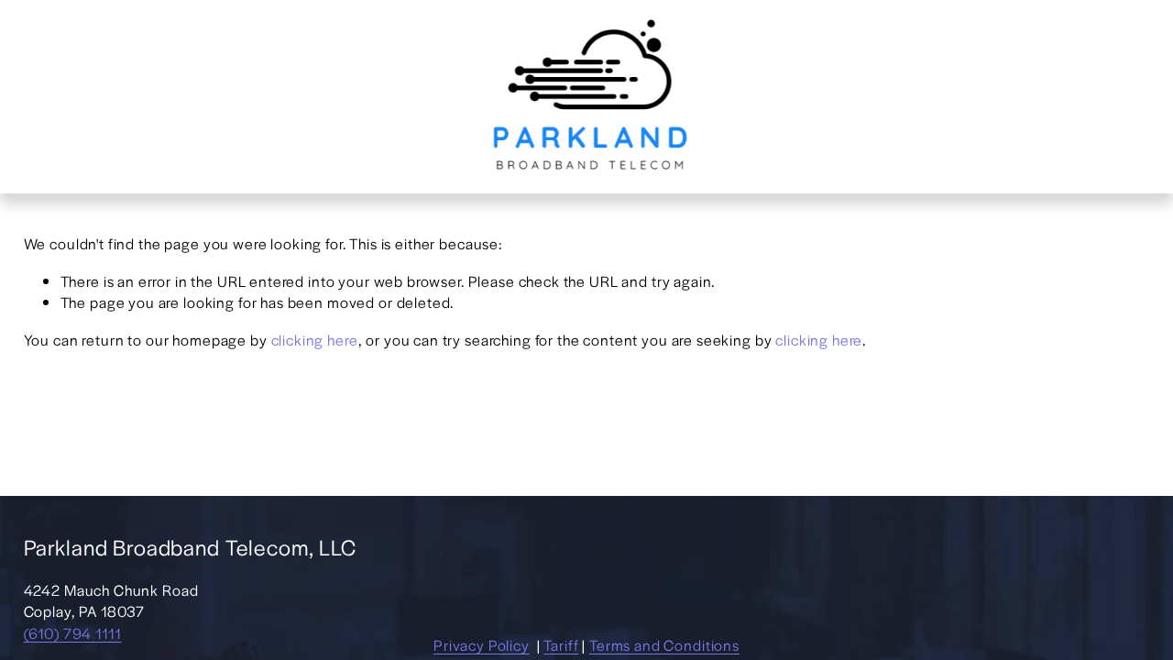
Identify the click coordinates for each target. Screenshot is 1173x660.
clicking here (314, 339)
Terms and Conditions (664, 644)
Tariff (560, 644)
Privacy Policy (481, 644)
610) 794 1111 (74, 633)
